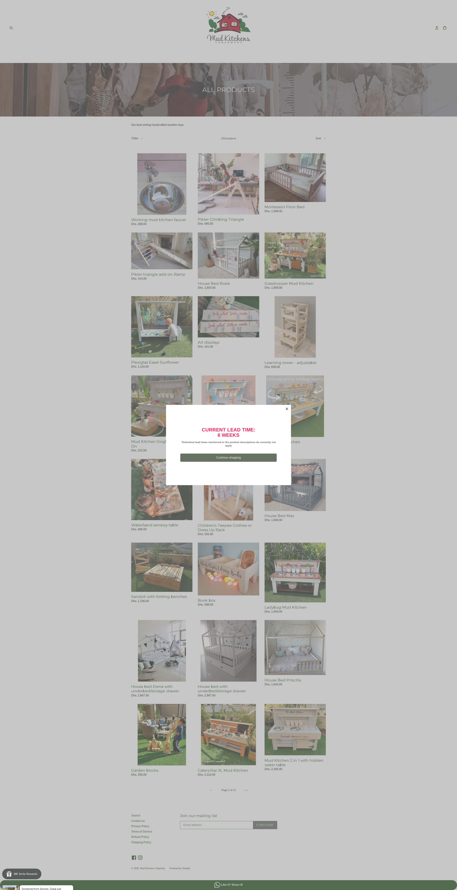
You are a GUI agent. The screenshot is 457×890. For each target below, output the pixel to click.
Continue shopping (228, 457)
